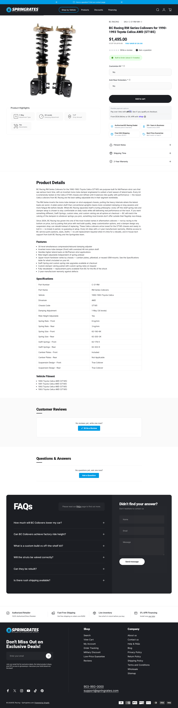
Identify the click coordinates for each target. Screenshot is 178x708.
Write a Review (91, 429)
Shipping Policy (135, 660)
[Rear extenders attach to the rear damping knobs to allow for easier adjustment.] (130, 80)
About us (132, 635)
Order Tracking (91, 648)
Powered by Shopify (42, 703)
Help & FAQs (134, 643)
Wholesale (133, 669)
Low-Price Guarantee (94, 656)
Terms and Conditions (139, 665)
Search (87, 635)
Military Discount (92, 652)
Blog (130, 648)
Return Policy (134, 656)
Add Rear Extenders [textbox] (127, 80)
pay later (152, 616)
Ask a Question (90, 476)
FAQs (78, 506)
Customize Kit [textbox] (124, 66)
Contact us (133, 639)
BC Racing (114, 22)
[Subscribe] (48, 656)
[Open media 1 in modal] (53, 61)
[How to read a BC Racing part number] (141, 22)
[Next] (121, 2)
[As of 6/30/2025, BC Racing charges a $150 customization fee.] (124, 66)
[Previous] (57, 2)
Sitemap (132, 673)
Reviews (88, 660)
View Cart (89, 639)
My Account (90, 643)
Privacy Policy (135, 652)
